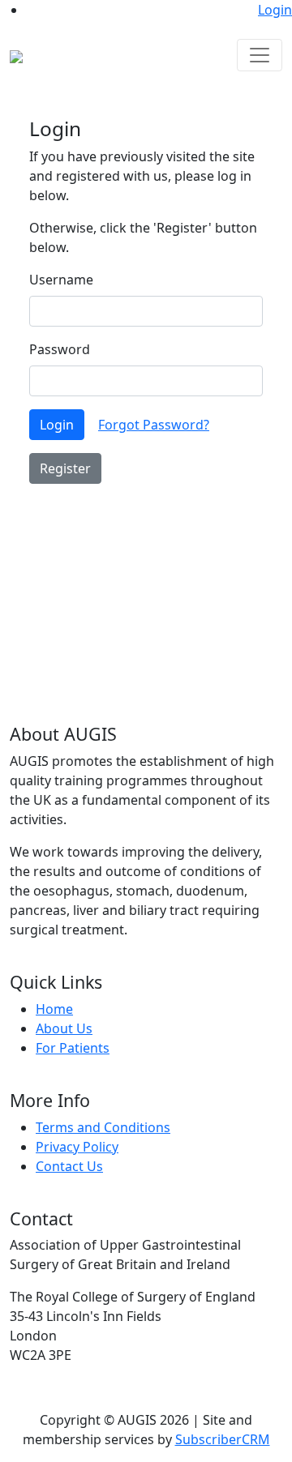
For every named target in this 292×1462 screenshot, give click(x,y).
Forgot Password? (153, 425)
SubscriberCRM (222, 1439)
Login (275, 10)
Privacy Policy (77, 1147)
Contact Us (69, 1166)
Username (61, 280)
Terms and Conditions (103, 1127)
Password (59, 349)
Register (65, 468)
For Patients (73, 1048)
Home (54, 1009)
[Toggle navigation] (259, 55)
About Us (64, 1028)
